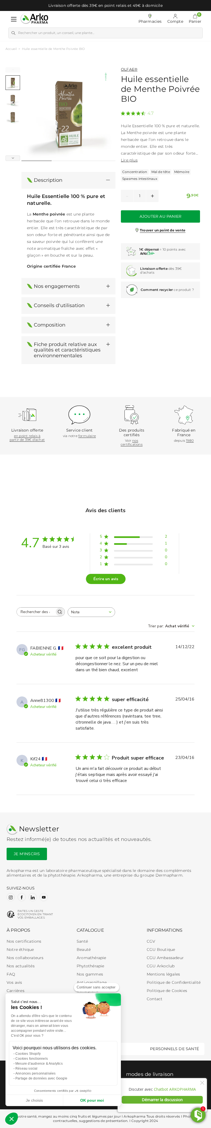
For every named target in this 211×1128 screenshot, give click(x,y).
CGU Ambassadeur (165, 957)
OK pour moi (92, 1100)
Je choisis (34, 1100)
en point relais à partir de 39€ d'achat (27, 438)
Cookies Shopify (28, 1054)
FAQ (11, 974)
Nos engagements (57, 286)
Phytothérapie (90, 965)
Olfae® (129, 69)
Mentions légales (163, 974)
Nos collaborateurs (25, 957)
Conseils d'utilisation (59, 305)
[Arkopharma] (34, 19)
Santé (82, 941)
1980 (190, 440)
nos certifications (132, 442)
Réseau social (26, 1068)
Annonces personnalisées (35, 1073)
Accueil (11, 49)
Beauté (84, 949)
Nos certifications (24, 941)
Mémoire (181, 172)
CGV (151, 941)
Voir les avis (132, 111)
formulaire (87, 436)
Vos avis (14, 982)
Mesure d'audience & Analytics (39, 1063)
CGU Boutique (161, 949)
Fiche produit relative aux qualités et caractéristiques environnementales (67, 350)
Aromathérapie (91, 957)
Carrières (15, 990)
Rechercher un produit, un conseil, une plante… (56, 33)
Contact (154, 998)
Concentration (134, 172)
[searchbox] (36, 612)
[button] (195, 19)
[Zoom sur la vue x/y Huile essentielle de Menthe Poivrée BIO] (68, 114)
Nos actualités (21, 965)
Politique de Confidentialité (174, 982)
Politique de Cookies (167, 990)
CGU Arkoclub (160, 965)
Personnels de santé (174, 1049)
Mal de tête (160, 172)
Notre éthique (20, 949)
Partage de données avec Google (41, 1078)
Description (48, 180)
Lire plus (129, 160)
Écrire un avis (105, 579)
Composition (49, 325)
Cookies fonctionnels (31, 1059)
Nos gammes (90, 974)
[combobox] (91, 612)
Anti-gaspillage (92, 982)
